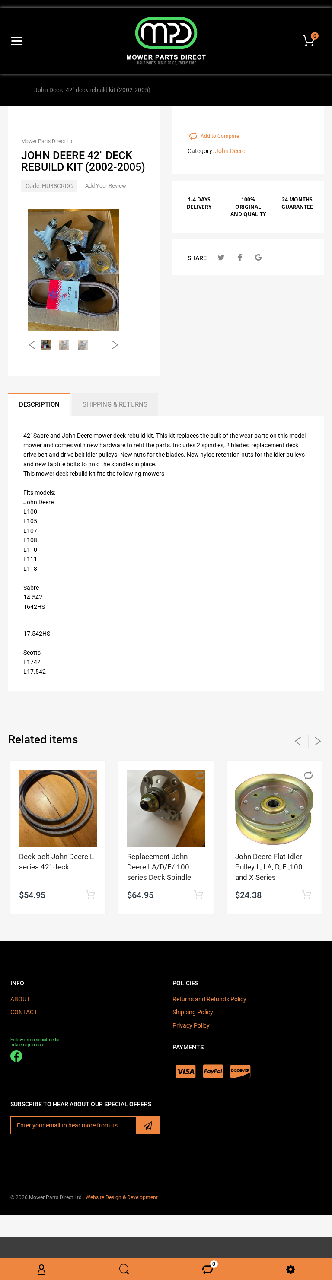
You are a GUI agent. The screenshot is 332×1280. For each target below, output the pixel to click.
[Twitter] (221, 257)
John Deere (230, 150)
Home (18, 89)
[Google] (258, 257)
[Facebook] (239, 257)
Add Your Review (105, 185)
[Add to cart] (90, 895)
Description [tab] (39, 404)
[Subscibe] (148, 1125)
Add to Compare (220, 136)
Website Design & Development (122, 1197)
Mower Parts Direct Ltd (47, 141)
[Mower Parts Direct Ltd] (166, 40)
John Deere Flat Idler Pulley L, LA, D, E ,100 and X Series (269, 867)
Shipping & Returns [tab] (115, 404)
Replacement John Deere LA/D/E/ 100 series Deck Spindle (159, 867)
